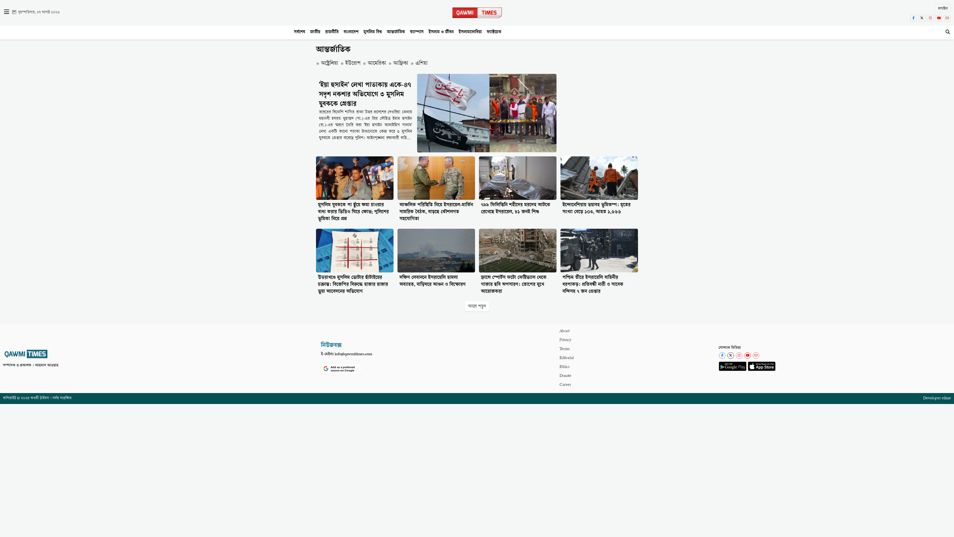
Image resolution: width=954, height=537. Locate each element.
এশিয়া (421, 64)
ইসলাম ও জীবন (441, 32)
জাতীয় (315, 32)
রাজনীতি (332, 32)
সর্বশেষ (299, 32)
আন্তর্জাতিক (396, 32)
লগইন (943, 8)
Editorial (566, 358)
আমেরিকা (377, 64)
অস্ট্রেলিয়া (329, 64)
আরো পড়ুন (477, 306)
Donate (565, 376)
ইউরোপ (352, 64)
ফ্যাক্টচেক (494, 32)
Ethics (564, 367)
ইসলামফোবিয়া (470, 32)
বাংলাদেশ (351, 32)
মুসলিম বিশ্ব (372, 32)
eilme (946, 398)
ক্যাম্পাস (417, 32)
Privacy (565, 340)
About (564, 331)
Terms (564, 349)
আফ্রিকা (400, 64)
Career (565, 385)
